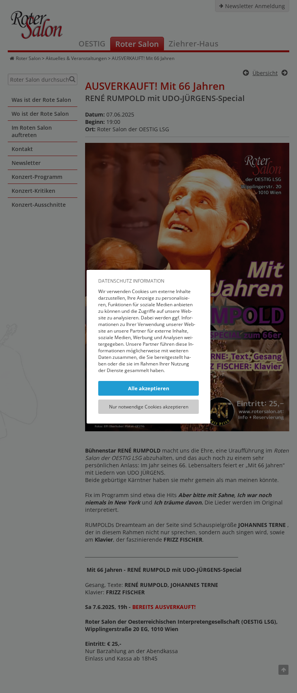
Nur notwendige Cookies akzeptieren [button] (148, 406)
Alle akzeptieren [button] (148, 388)
